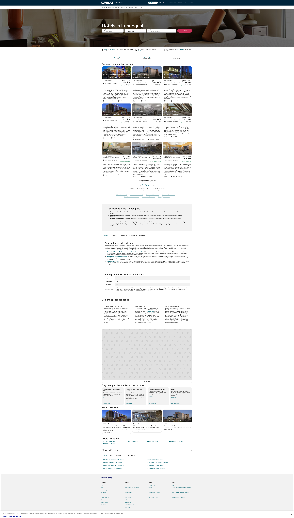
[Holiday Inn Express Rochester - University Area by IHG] (116, 122)
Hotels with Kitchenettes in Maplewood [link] (112, 468)
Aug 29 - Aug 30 (117, 57)
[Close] (291, 514)
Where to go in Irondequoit (168, 195)
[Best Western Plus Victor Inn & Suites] (177, 160)
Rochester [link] (131, 7)
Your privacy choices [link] (153, 497)
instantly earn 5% (180, 49)
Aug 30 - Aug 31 (147, 57)
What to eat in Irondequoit (148, 197)
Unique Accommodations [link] (130, 504)
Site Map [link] (103, 499)
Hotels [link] (108, 7)
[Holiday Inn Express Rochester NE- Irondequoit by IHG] (116, 84)
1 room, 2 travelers (155, 31)
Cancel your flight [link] (176, 490)
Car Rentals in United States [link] (131, 490)
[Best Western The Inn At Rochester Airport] (147, 122)
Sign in (191, 2)
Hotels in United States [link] (130, 485)
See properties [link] (106, 403)
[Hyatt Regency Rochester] (177, 84)
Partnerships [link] (103, 492)
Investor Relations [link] (105, 497)
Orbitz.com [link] (103, 7)
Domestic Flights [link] (128, 492)
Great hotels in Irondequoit (136, 195)
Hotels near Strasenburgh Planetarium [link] (112, 462)
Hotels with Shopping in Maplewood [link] (156, 468)
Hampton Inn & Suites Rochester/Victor (117, 256)
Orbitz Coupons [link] (128, 499)
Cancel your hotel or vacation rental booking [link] (181, 487)
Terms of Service (16, 516)
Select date (108, 31)
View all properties (147, 185)
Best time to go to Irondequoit (131, 197)
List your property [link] (105, 490)
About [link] (102, 485)
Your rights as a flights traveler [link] (178, 497)
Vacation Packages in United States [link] (132, 494)
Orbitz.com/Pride (150, 311)
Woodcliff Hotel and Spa (113, 261)
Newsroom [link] (103, 494)
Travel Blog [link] (127, 507)
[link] (114, 441)
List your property (171, 2)
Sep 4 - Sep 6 (176, 57)
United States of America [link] (116, 7)
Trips (186, 2)
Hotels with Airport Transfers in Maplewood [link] (158, 462)
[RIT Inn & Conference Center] (147, 160)
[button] (147, 300)
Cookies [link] (150, 487)
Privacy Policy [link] (152, 485)
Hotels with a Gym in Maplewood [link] (155, 465)
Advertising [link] (103, 504)
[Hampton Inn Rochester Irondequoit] (147, 84)
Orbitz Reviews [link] (128, 497)
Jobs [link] (102, 487)
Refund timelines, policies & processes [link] (180, 492)
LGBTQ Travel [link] (128, 502)
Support (180, 2)
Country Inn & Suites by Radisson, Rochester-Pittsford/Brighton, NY (124, 251)
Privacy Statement (7, 516)
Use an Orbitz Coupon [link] (177, 494)
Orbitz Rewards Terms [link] (153, 494)
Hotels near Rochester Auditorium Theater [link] (113, 459)
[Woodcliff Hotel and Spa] (177, 122)
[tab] (106, 235)
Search (185, 30)
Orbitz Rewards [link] (104, 502)
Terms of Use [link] (151, 490)
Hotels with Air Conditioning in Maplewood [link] (113, 465)
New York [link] (125, 7)
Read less (105, 397)
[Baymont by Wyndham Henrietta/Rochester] (116, 160)
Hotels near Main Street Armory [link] (155, 459)
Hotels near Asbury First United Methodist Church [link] (159, 471)
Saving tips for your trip (164, 197)
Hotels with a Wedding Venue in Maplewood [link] (113, 471)
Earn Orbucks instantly (109, 49)
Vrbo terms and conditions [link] (154, 492)
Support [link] (174, 485)
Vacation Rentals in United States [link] (132, 487)
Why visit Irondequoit (121, 195)
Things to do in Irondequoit (152, 195)
